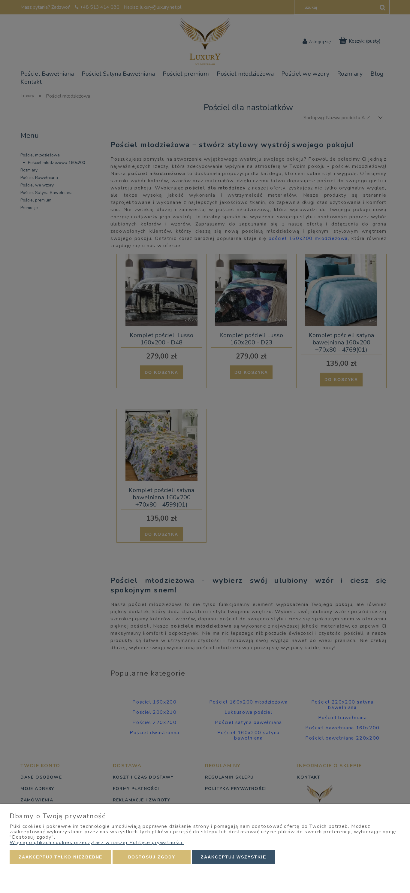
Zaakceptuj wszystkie (233, 857)
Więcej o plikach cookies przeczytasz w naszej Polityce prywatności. (97, 842)
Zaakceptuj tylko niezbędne (60, 857)
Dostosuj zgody (152, 857)
